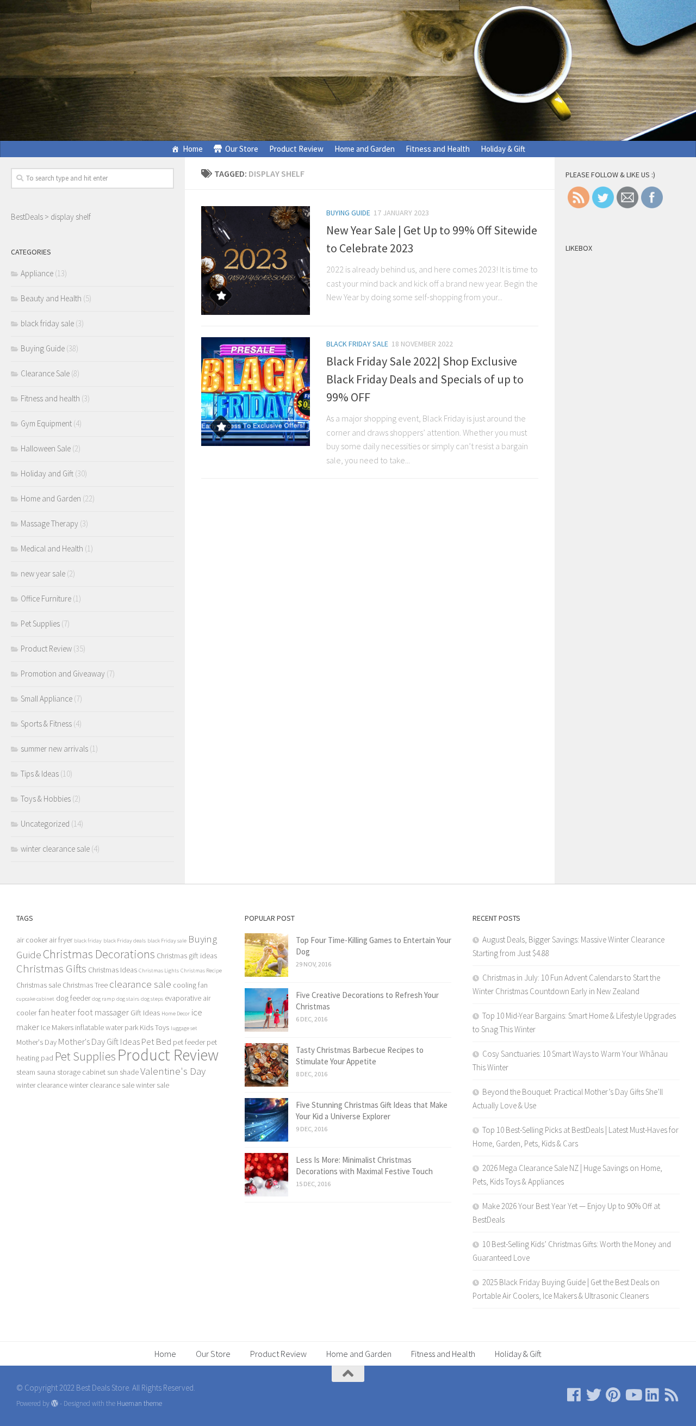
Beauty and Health (51, 298)
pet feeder (189, 1042)
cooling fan (190, 985)
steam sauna (35, 1072)
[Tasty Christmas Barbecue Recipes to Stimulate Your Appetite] (266, 1065)
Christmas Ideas (112, 970)
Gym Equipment (46, 423)
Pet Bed (156, 1041)
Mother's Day (36, 1042)
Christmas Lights (159, 970)
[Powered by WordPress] (54, 1403)
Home (193, 149)
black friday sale (357, 344)
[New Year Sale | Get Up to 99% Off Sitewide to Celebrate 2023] (255, 260)
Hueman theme (139, 1403)
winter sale (152, 1085)
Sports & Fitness (46, 723)
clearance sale (140, 983)
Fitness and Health (438, 149)
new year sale (43, 573)
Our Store (241, 149)
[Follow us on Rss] (672, 1395)
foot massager (103, 1012)
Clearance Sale (45, 373)
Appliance (37, 273)
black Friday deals (124, 940)
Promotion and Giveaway (63, 673)
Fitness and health (50, 398)
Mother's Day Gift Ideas (99, 1041)
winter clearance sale (55, 849)
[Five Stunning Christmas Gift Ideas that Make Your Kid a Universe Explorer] (266, 1120)
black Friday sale (167, 940)
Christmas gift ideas (187, 955)
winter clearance (41, 1085)
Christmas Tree (85, 985)
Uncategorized (45, 824)
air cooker (31, 940)
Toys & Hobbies (46, 798)
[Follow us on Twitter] (593, 1395)
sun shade (123, 1072)
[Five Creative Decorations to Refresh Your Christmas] (266, 1010)
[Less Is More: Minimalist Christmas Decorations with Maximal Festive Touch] (266, 1174)
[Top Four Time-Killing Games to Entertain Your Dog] (266, 955)
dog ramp (103, 998)
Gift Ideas (145, 1013)
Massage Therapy (49, 523)
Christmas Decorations (99, 954)
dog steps (152, 998)
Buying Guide (348, 213)
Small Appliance (46, 698)
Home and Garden (364, 149)
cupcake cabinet (35, 998)
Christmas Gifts (51, 968)
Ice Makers (57, 1027)
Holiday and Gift (47, 473)
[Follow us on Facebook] (574, 1395)
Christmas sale (38, 985)
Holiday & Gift (503, 149)
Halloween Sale (46, 448)
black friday (88, 940)
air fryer (60, 940)
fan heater (57, 1012)
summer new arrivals (54, 748)
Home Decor (175, 1013)
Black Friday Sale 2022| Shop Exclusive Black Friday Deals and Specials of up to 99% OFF (425, 379)
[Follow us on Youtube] (633, 1395)
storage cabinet (81, 1072)
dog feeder (73, 998)
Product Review (296, 149)
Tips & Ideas (40, 773)
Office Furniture (46, 598)
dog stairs (127, 998)
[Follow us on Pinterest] (613, 1395)
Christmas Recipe (201, 970)
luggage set (184, 1028)
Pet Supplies (40, 623)
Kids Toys (154, 1027)
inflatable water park (106, 1027)
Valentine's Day (173, 1070)
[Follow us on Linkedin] (652, 1395)
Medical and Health (52, 548)
